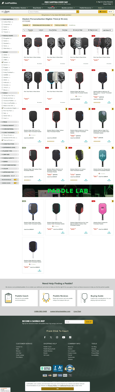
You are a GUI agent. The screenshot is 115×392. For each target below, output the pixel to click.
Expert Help (107, 4)
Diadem (25, 25)
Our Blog (94, 347)
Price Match (19, 357)
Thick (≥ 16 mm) (60, 25)
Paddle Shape (8, 36)
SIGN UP (88, 322)
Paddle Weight (8, 125)
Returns (18, 351)
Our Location (71, 351)
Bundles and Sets (67, 8)
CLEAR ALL (72, 25)
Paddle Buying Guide (49, 349)
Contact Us (19, 347)
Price (5, 122)
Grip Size (6, 154)
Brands (45, 353)
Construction (8, 144)
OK (57, 389)
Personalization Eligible (41, 25)
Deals (100, 8)
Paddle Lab (51, 7)
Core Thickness (8, 133)
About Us (70, 347)
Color (5, 169)
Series (5, 162)
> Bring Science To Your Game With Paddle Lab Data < (56, 15)
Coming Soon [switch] (6, 183)
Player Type (7, 151)
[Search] (77, 11)
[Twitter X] (51, 337)
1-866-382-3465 (40, 311)
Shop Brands (37, 8)
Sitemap (94, 349)
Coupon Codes (72, 353)
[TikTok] (70, 337)
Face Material (8, 19)
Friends (70, 355)
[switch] (13, 176)
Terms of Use (95, 351)
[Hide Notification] (113, 15)
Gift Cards (46, 355)
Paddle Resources (85, 8)
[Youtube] (63, 337)
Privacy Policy (52, 386)
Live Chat (77, 311)
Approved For (8, 172)
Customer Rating (9, 165)
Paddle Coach (47, 347)
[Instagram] (57, 337)
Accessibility (95, 355)
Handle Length (8, 158)
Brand (5, 52)
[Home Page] (9, 3)
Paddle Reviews (48, 351)
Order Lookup (20, 355)
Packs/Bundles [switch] (6, 180)
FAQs (17, 349)
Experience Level (9, 147)
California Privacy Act (67, 386)
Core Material (8, 129)
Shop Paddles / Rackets (18, 8)
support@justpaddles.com (60, 311)
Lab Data (6, 176)
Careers (70, 349)
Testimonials (71, 357)
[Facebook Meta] (45, 337)
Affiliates (70, 359)
